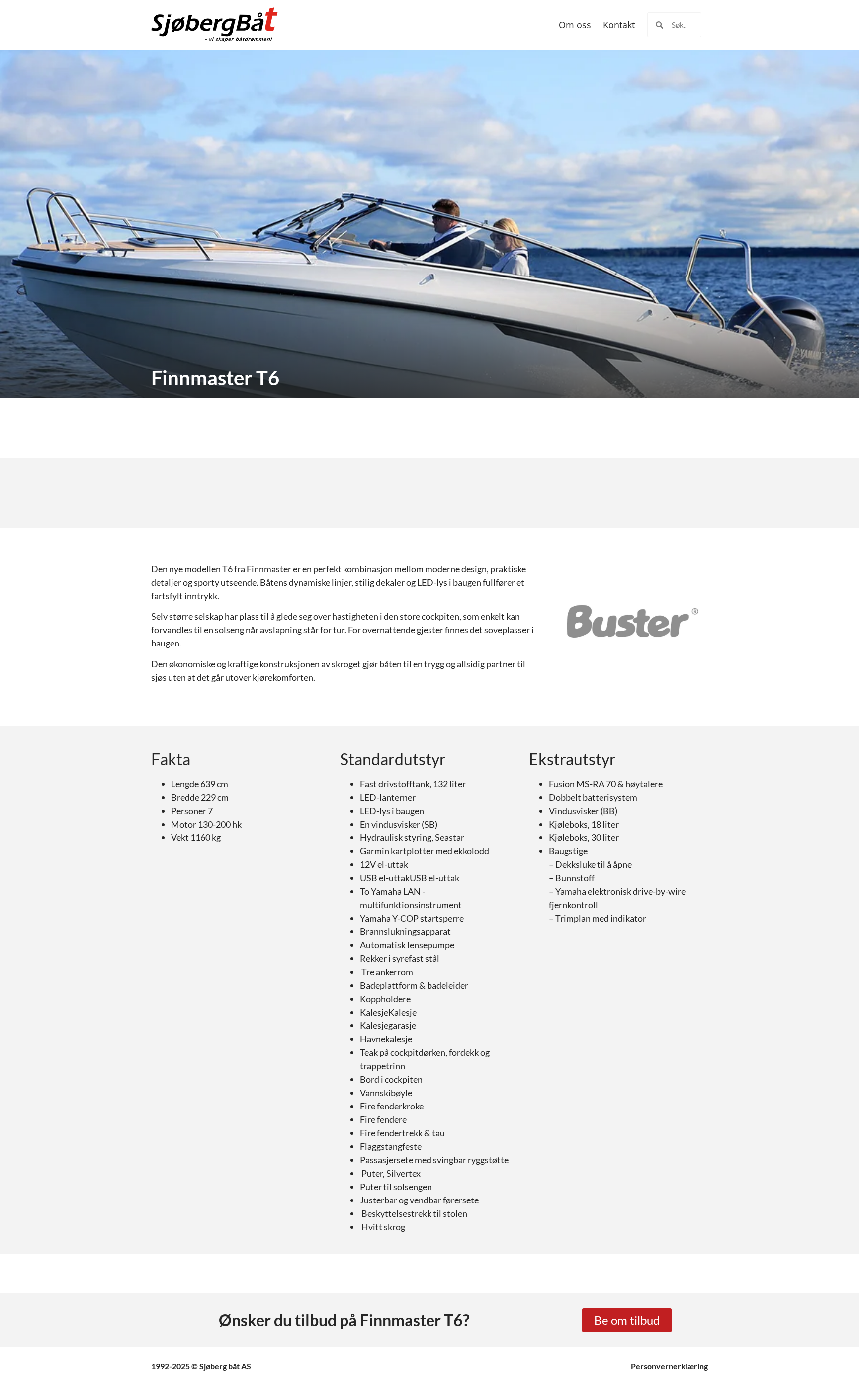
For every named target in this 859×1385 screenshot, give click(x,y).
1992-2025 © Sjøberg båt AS (201, 1366)
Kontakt (619, 25)
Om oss (575, 25)
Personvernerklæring (669, 1366)
